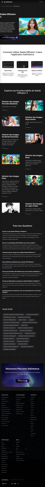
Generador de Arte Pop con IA (10, 330)
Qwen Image (3, 450)
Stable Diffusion (4, 448)
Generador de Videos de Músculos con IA (13, 333)
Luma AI (32, 407)
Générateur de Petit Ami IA (27, 346)
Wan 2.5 (32, 427)
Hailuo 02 (32, 403)
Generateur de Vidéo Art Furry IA (29, 322)
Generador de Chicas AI (9, 341)
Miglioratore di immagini (20, 403)
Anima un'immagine (4, 417)
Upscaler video (3, 423)
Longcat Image (3, 472)
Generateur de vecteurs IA (9, 327)
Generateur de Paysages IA (10, 335)
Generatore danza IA (4, 425)
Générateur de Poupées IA (9, 344)
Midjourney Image (4, 458)
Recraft (2, 446)
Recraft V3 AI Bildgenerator (10, 319)
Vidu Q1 (32, 415)
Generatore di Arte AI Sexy (24, 317)
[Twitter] (18, 484)
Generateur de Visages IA (22, 341)
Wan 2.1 (32, 411)
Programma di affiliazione (20, 454)
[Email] (12, 484)
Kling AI (32, 399)
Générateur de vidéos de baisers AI (26, 335)
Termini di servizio (19, 458)
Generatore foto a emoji (20, 411)
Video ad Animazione (4, 397)
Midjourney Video (34, 419)
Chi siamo (17, 456)
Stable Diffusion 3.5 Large (9, 317)
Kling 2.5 (32, 423)
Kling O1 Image (4, 470)
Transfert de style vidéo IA (32, 314)
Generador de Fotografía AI (26, 330)
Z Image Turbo (4, 468)
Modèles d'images (8, 6)
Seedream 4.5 (3, 462)
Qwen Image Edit (4, 466)
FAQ (17, 450)
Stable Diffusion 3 (16, 6)
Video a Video (3, 399)
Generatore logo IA (19, 407)
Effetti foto (18, 401)
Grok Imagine (33, 433)
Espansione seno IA (19, 413)
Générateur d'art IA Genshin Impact (11, 322)
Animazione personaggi (5, 411)
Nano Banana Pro (4, 454)
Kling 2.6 (32, 425)
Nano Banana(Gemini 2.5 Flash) (6, 452)
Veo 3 (32, 421)
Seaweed (32, 409)
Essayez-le (5, 110)
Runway (32, 401)
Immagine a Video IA (5, 415)
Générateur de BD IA (22, 344)
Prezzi (17, 448)
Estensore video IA (4, 419)
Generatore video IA (4, 401)
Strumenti (17, 446)
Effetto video (3, 405)
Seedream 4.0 (3, 460)
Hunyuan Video (33, 417)
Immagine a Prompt (19, 405)
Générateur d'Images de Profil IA (25, 327)
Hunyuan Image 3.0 (4, 464)
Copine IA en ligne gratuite (22, 338)
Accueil (2, 6)
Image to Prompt (22, 319)
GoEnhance (33, 397)
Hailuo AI (32, 405)
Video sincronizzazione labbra (6, 413)
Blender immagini (19, 409)
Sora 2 (32, 431)
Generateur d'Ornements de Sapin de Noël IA (13, 314)
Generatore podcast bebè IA (6, 409)
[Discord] (15, 484)
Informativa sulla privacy (20, 460)
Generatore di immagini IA (20, 397)
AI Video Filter (24, 325)
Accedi (41, 1)
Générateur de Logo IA (30, 333)
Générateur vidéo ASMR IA (9, 349)
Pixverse (32, 429)
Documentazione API (19, 452)
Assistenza (18, 442)
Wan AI (32, 435)
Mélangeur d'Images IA (9, 338)
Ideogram (3, 444)
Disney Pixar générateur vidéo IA (11, 325)
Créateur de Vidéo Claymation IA (11, 346)
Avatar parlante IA (4, 407)
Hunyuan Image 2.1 (4, 456)
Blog (17, 444)
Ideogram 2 (31, 319)
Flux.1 (2, 442)
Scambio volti (3, 403)
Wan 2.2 (32, 413)
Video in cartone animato (5, 421)
